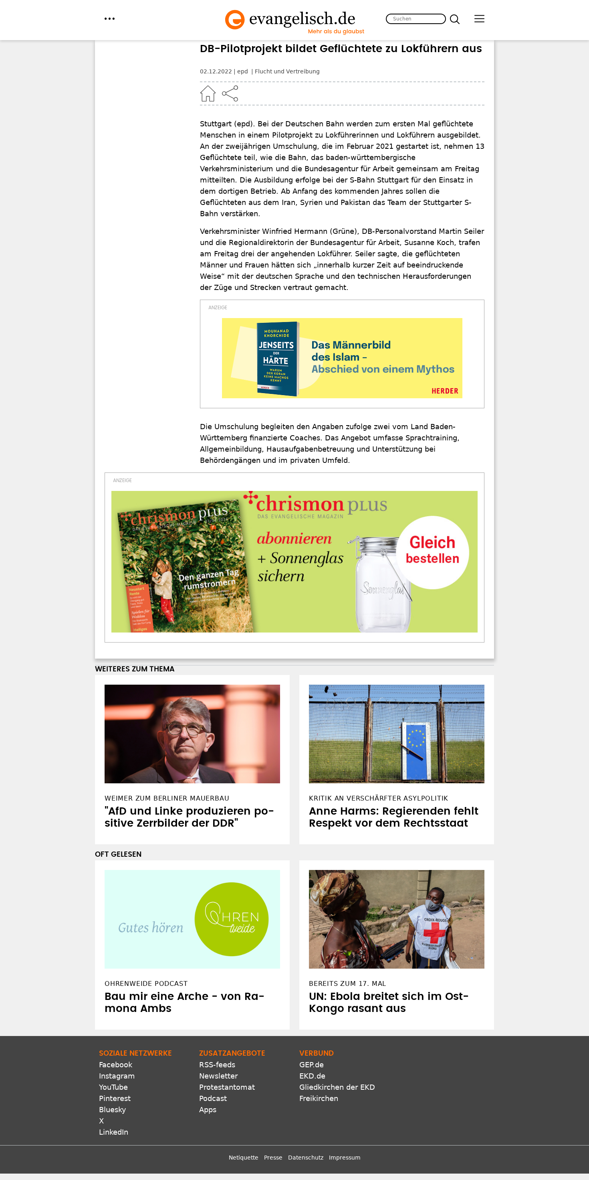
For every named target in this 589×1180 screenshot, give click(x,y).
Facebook (115, 1064)
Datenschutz (305, 1157)
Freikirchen (318, 1098)
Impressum (345, 1157)
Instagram (117, 1076)
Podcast (213, 1098)
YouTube (113, 1087)
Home (208, 93)
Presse (273, 1157)
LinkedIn (113, 1132)
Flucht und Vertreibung (287, 71)
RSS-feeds (217, 1064)
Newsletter (218, 1076)
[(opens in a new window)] (342, 358)
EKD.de (312, 1076)
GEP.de (311, 1064)
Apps (207, 1109)
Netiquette (243, 1157)
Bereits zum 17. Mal (347, 983)
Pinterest (115, 1098)
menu (110, 19)
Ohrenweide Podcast (146, 983)
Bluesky (112, 1109)
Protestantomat (227, 1087)
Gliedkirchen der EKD (337, 1087)
